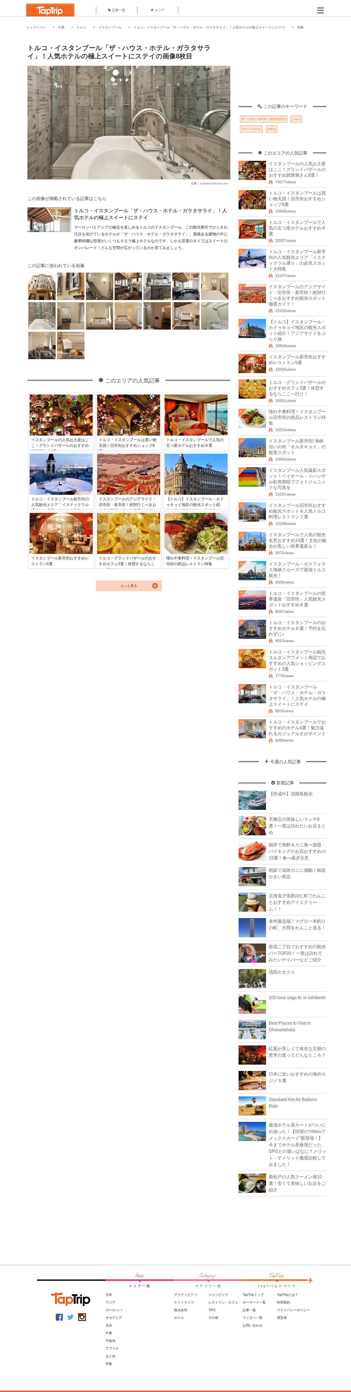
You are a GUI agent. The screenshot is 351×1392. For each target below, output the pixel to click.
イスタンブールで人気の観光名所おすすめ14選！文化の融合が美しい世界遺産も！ (297, 540)
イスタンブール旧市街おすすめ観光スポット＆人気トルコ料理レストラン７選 (297, 511)
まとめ (110, 1356)
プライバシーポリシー (293, 1310)
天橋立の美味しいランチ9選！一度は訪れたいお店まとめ (297, 826)
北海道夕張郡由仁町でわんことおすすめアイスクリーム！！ (297, 902)
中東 (61, 27)
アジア (110, 1302)
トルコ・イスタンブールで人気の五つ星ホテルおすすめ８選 (297, 228)
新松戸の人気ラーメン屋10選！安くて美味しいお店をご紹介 (297, 1183)
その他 (213, 1318)
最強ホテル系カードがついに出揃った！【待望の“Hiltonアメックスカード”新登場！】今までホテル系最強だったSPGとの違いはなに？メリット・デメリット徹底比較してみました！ (297, 1145)
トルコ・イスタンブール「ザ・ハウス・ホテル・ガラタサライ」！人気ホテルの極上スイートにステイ (209, 27)
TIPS (212, 1310)
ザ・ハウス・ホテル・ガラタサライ (263, 119)
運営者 (282, 1318)
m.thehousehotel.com (214, 183)
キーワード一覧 (254, 1302)
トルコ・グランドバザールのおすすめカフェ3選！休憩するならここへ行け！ (297, 388)
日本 (109, 1295)
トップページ (36, 27)
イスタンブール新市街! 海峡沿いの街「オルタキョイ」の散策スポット (297, 447)
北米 (109, 1325)
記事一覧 (118, 10)
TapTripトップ (253, 1295)
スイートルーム (251, 128)
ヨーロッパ (114, 1310)
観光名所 (180, 1310)
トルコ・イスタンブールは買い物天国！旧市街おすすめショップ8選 (297, 199)
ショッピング (218, 1295)
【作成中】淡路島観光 (291, 793)
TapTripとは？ (287, 1295)
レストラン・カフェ (223, 1302)
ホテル (272, 128)
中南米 (110, 1341)
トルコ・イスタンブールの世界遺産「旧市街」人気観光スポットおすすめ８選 (297, 599)
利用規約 (283, 1302)
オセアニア (114, 1318)
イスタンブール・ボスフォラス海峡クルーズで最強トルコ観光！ (297, 570)
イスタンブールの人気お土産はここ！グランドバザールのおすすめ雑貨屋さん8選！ (297, 169)
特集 (109, 1364)
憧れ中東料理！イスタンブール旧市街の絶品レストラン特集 (297, 417)
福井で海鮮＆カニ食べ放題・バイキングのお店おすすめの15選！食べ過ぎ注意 (297, 851)
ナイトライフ (184, 1302)
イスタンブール (109, 27)
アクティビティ (185, 1295)
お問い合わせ (252, 1325)
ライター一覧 (252, 1318)
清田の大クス (282, 972)
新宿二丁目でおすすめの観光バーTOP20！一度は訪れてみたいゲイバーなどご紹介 (297, 953)
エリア (160, 10)
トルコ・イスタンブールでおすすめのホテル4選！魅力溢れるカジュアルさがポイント (297, 728)
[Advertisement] (282, 70)
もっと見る (129, 586)
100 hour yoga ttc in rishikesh (297, 997)
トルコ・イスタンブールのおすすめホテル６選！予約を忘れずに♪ (297, 628)
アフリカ (112, 1348)
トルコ (81, 27)
